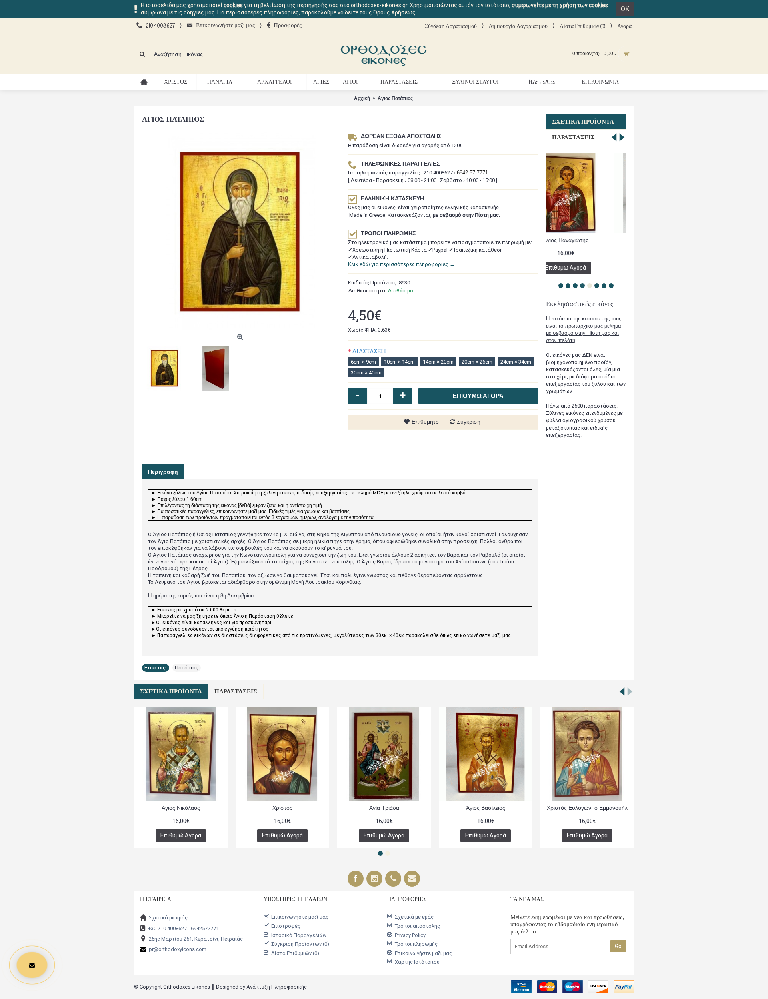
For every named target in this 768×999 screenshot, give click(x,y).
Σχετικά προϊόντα (583, 121)
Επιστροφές (285, 926)
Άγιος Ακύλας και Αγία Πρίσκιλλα (282, 808)
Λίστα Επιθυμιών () (295, 953)
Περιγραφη (163, 471)
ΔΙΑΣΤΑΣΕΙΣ (369, 351)
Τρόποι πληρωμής (416, 944)
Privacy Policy (410, 935)
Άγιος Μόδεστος (586, 240)
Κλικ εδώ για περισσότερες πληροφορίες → (401, 264)
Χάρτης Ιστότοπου (417, 962)
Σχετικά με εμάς (168, 918)
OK (625, 9)
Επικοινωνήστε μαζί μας (299, 917)
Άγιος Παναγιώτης (485, 808)
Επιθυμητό (425, 421)
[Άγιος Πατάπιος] (241, 231)
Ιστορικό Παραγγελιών (298, 935)
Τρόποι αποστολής (417, 926)
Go (618, 946)
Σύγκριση (468, 421)
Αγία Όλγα (384, 808)
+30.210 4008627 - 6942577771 (183, 928)
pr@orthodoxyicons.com (177, 949)
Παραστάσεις (573, 137)
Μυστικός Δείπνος (181, 808)
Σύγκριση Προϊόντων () (300, 944)
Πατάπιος (186, 668)
